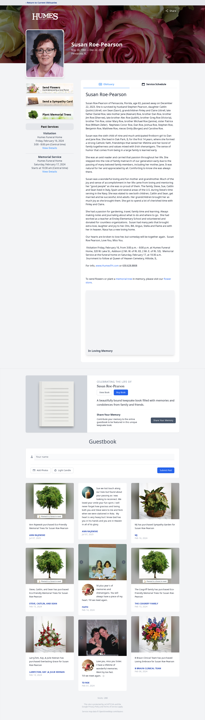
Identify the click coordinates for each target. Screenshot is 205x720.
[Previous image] (81, 562)
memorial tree (124, 279)
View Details (49, 148)
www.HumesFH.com (107, 265)
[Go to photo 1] (100, 578)
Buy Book (120, 392)
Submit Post (166, 470)
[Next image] (123, 562)
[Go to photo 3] (103, 578)
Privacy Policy (94, 706)
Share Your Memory (163, 420)
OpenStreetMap (105, 711)
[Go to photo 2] (101, 578)
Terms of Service (111, 706)
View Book (104, 392)
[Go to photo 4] (105, 578)
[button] (50, 501)
